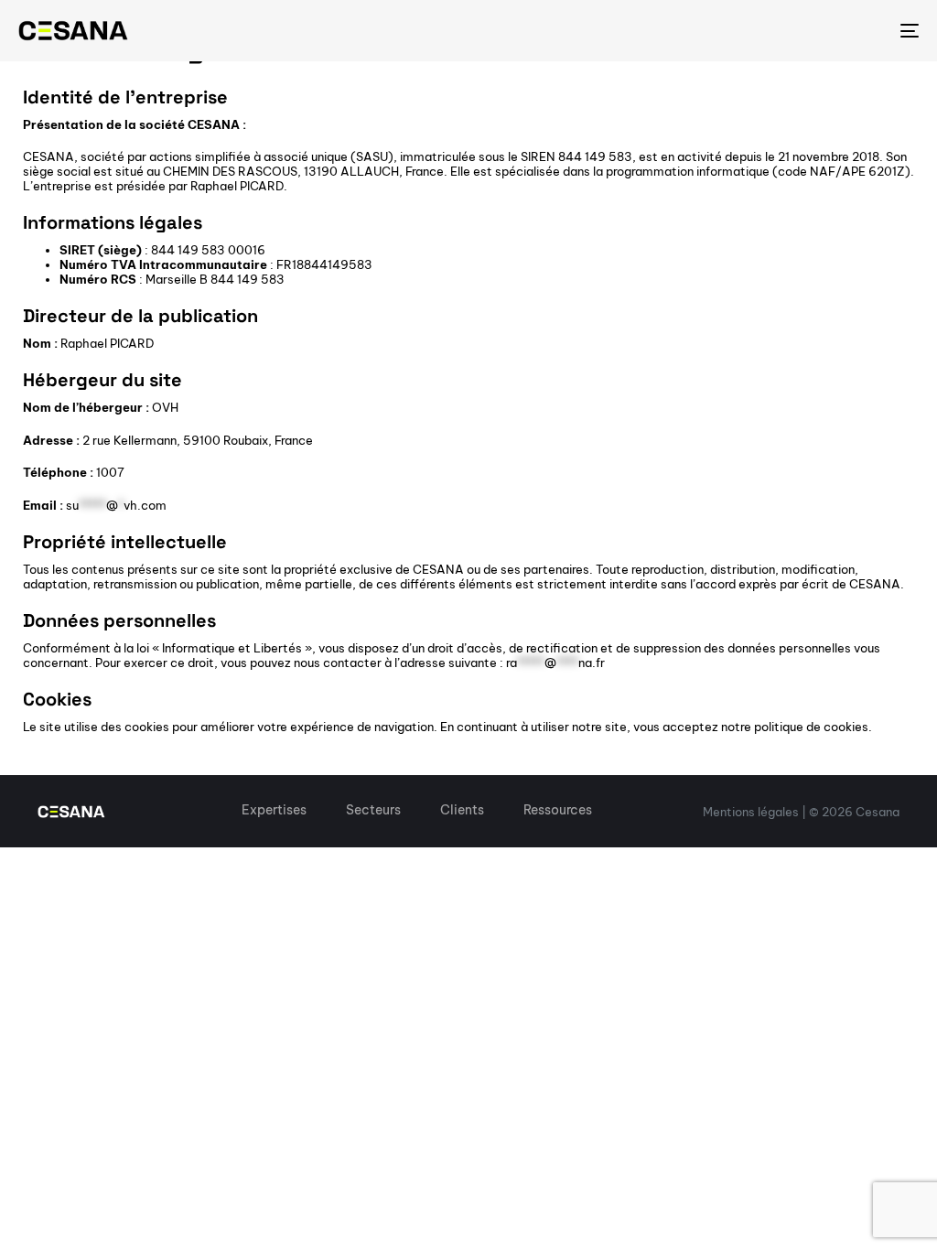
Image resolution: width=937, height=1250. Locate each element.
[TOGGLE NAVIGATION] (769, 30)
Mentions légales (751, 811)
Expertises (274, 810)
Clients (462, 810)
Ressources (557, 810)
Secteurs (373, 810)
